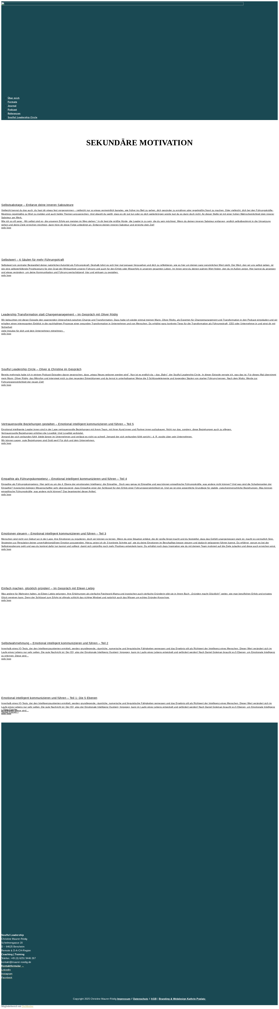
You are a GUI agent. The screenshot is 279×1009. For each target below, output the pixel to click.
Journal (12, 106)
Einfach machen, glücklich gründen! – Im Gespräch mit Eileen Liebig (47, 588)
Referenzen (14, 113)
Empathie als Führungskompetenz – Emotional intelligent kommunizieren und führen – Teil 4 (64, 478)
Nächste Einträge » (10, 712)
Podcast (12, 109)
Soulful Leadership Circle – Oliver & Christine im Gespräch (41, 369)
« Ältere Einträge (9, 709)
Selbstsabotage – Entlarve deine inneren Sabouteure (37, 205)
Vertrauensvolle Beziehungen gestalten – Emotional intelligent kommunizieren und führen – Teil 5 (67, 424)
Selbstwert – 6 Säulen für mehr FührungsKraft (32, 259)
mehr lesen (6, 713)
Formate (12, 102)
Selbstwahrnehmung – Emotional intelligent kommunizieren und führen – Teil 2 (54, 643)
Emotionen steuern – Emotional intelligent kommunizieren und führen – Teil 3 (53, 533)
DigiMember (27, 1006)
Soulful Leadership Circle (22, 117)
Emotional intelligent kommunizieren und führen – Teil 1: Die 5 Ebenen (49, 698)
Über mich (14, 98)
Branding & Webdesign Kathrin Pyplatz (182, 998)
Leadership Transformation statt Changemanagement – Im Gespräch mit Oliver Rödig (59, 314)
